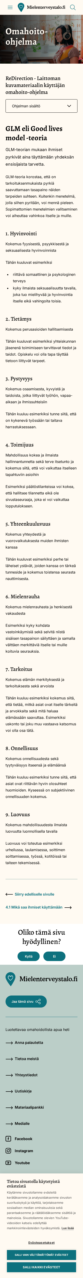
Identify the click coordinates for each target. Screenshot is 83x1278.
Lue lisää (68, 1228)
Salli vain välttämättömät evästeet (41, 1254)
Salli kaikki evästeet (41, 1267)
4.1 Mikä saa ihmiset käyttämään (34, 907)
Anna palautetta (29, 1042)
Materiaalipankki (29, 1107)
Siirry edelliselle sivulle (34, 894)
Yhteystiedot (26, 1075)
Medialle (22, 1123)
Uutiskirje (23, 1091)
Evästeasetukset (41, 1242)
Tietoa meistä (27, 1058)
